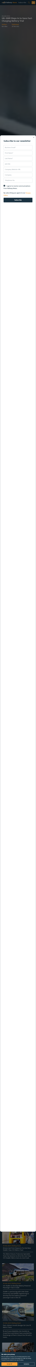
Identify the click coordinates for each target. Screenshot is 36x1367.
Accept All (9, 1364)
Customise (26, 1364)
